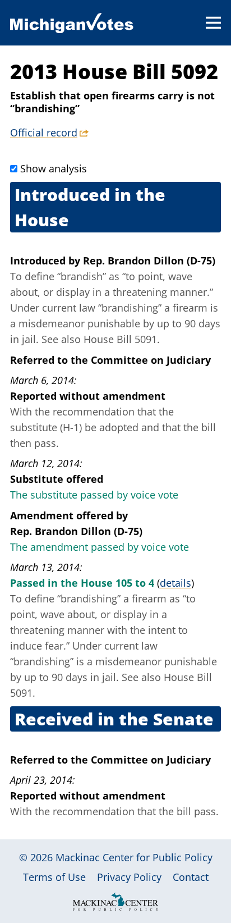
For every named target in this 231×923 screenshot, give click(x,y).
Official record (43, 132)
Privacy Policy (129, 877)
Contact (191, 877)
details (175, 583)
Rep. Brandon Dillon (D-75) (149, 260)
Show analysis (53, 168)
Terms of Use (54, 877)
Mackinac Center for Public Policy (134, 857)
